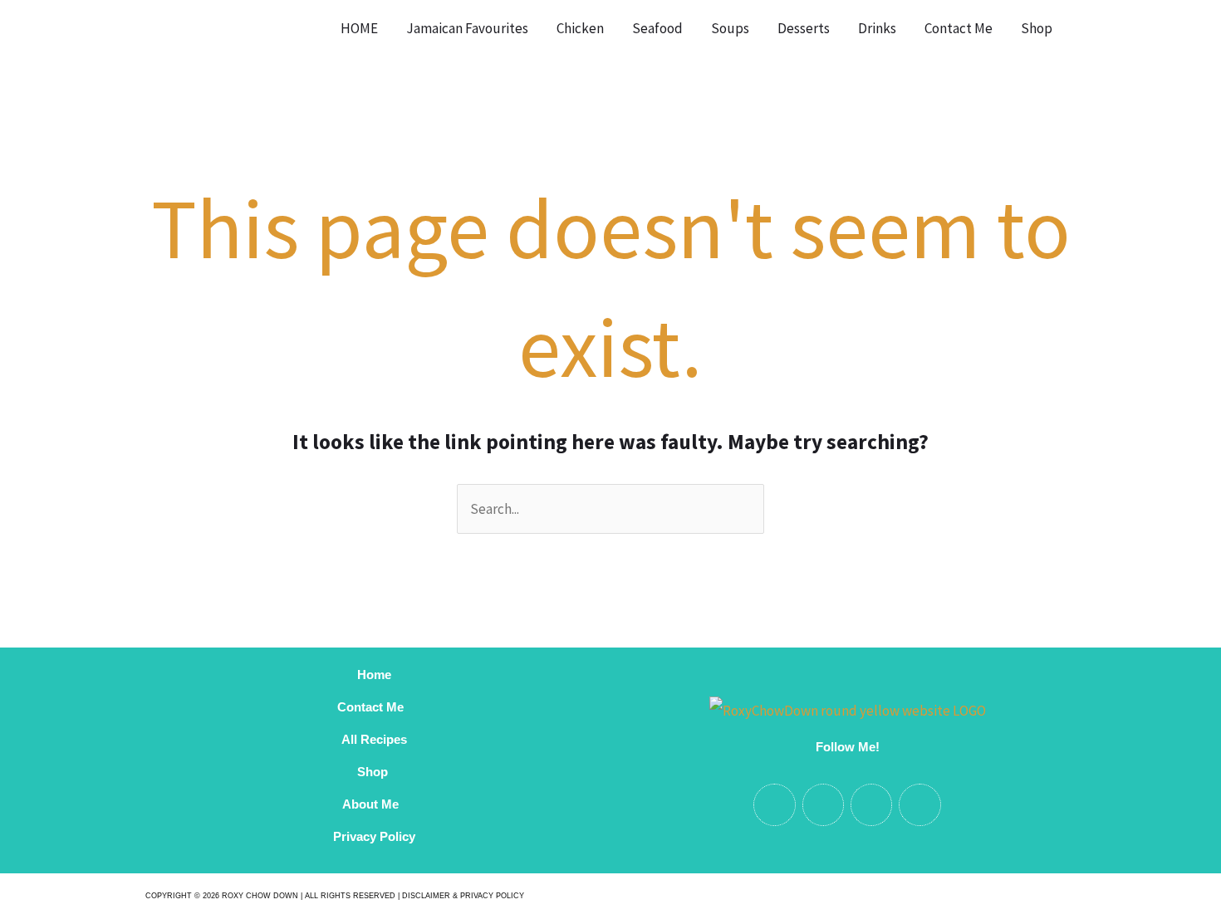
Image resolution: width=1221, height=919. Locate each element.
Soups (730, 28)
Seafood (657, 28)
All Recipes (374, 739)
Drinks (877, 28)
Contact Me (958, 28)
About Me (373, 804)
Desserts (803, 28)
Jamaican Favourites (467, 28)
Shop (1036, 28)
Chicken (580, 28)
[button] (1088, 28)
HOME (359, 28)
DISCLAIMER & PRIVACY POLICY (463, 896)
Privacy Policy (374, 836)
